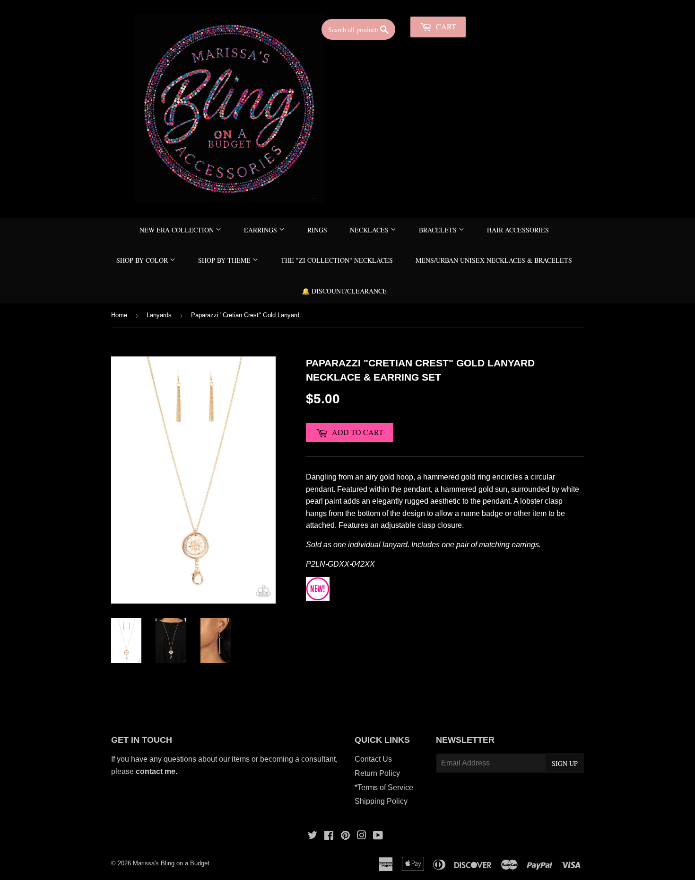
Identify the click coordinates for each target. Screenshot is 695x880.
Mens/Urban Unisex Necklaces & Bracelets (494, 260)
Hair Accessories (518, 229)
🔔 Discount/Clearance (344, 290)
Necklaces (370, 229)
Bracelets (439, 229)
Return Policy (377, 773)
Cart (445, 26)
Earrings (261, 229)
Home (119, 315)
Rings (317, 229)
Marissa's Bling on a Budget (171, 863)
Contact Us (373, 759)
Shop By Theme (225, 260)
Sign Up (565, 763)
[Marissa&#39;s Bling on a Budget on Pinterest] (345, 836)
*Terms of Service (384, 787)
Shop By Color (143, 260)
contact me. (157, 771)
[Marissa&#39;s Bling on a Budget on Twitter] (312, 836)
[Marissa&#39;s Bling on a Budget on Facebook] (329, 836)
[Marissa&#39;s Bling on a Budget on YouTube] (378, 836)
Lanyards (159, 315)
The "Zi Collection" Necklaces (337, 260)
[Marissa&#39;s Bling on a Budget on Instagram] (361, 836)
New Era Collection (177, 229)
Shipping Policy (381, 801)
